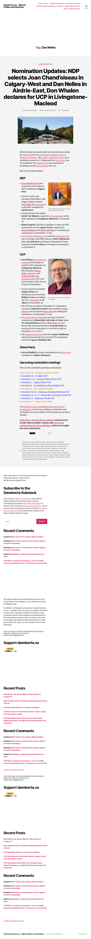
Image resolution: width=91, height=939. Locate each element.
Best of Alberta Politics (72, 9)
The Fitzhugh (27, 236)
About (46, 3)
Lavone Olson (55, 453)
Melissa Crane (33, 455)
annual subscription (33, 506)
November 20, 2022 (48, 110)
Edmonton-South (56, 448)
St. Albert (40, 457)
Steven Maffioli (49, 457)
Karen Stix (35, 453)
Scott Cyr (33, 457)
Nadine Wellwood (54, 455)
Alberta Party (42, 163)
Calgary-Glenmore (28, 446)
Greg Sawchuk (32, 450)
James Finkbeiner (54, 450)
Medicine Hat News (33, 334)
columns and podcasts (22, 499)
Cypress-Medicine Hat (52, 446)
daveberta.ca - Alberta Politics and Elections (15, 6)
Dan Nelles (63, 446)
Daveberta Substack (57, 3)
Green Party (60, 160)
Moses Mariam (43, 455)
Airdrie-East (26, 442)
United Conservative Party (53, 157)
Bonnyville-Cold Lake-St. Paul (59, 444)
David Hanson (26, 448)
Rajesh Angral (65, 455)
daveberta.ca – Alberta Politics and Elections (27, 934)
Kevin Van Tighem (45, 453)
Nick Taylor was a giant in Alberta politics (27, 537)
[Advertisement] (45, 32)
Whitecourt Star (62, 236)
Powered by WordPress (54, 934)
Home (40, 3)
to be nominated (56, 216)
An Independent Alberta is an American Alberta (22, 707)
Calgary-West (39, 446)
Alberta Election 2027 (72, 6)
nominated (41, 204)
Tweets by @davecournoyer (14, 770)
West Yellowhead (41, 459)
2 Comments (65, 110)
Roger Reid (25, 457)
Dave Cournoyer (31, 110)
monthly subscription (33, 504)
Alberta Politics (45, 64)
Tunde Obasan (59, 457)
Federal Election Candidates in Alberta (49, 6)
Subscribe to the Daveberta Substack (37, 420)
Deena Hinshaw (37, 448)
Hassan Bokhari (43, 450)
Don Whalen (46, 448)
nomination (34, 300)
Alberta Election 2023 (38, 442)
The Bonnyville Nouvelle (32, 317)
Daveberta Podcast (73, 3)
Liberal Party (43, 166)
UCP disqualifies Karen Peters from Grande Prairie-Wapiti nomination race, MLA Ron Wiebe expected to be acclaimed (25, 720)
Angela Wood (44, 444)
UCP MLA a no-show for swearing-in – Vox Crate (22, 561)
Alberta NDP (28, 155)
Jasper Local (42, 236)
